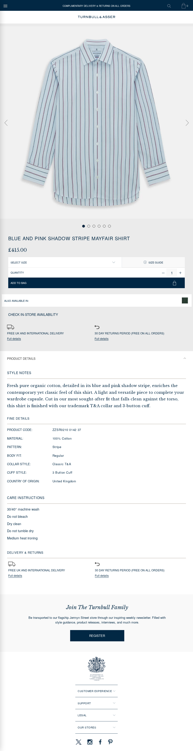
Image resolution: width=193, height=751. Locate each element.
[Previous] (6, 123)
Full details (14, 339)
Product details (21, 358)
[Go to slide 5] (104, 226)
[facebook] (100, 742)
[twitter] (78, 742)
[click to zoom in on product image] (96, 122)
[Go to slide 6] (109, 226)
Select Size (19, 262)
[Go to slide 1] (83, 226)
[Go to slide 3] (93, 226)
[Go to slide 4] (99, 226)
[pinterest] (109, 742)
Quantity (17, 272)
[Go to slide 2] (88, 226)
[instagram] (90, 742)
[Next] (187, 123)
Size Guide (155, 262)
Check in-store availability (33, 314)
